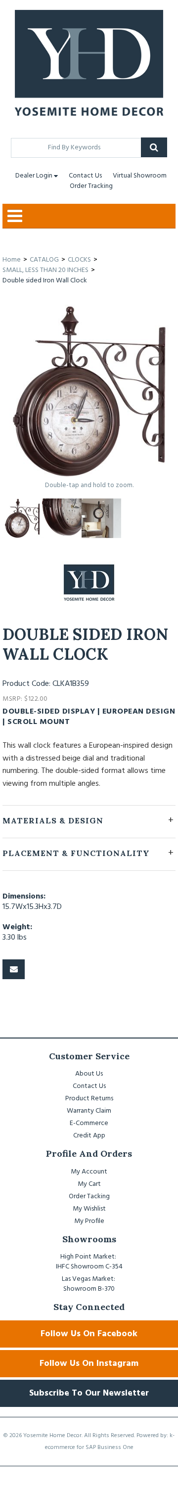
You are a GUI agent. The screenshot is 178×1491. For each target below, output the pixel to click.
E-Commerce (89, 1123)
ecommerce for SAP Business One (89, 1447)
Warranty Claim (89, 1111)
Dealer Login (33, 175)
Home (11, 260)
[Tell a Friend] (13, 969)
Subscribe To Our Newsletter (89, 1393)
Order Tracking (91, 186)
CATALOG (44, 260)
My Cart (89, 1184)
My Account (89, 1171)
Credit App (89, 1135)
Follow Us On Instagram (89, 1363)
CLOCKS (79, 260)
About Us (89, 1074)
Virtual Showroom (140, 175)
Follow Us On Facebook (89, 1334)
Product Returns (89, 1098)
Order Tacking (89, 1196)
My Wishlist (89, 1209)
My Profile (89, 1221)
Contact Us (85, 175)
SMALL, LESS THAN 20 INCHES (45, 270)
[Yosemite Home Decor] (89, 63)
